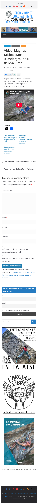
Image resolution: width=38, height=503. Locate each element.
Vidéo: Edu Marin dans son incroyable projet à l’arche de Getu (10, 139)
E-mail (5, 227)
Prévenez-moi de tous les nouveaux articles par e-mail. (18, 259)
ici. (19, 471)
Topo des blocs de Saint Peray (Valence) (19, 169)
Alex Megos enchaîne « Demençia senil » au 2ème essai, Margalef (25, 140)
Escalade (7, 46)
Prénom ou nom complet (10, 296)
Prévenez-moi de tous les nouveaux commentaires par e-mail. (15, 250)
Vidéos (24, 46)
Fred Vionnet (18, 67)
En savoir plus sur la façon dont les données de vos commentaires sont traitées (18, 275)
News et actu (15, 46)
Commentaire (8, 190)
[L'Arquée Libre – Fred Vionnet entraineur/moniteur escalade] (19, 28)
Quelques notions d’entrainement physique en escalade (9, 150)
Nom (4, 218)
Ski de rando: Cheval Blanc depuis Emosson (20, 162)
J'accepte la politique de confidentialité (17, 310)
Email (4, 303)
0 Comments (9, 70)
